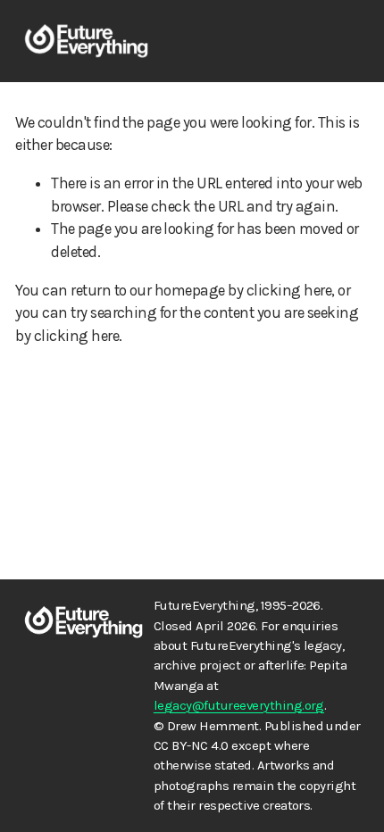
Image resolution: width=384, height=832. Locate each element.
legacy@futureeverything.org (239, 705)
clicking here (288, 290)
